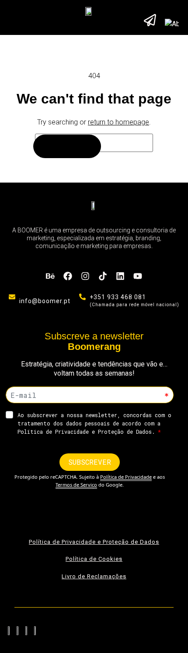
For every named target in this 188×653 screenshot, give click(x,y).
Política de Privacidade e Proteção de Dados (94, 542)
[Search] (67, 146)
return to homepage (118, 122)
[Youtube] (137, 276)
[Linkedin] (120, 276)
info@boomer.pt (44, 300)
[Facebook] (68, 276)
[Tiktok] (102, 276)
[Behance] (50, 276)
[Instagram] (85, 276)
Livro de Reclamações (94, 576)
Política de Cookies (94, 559)
